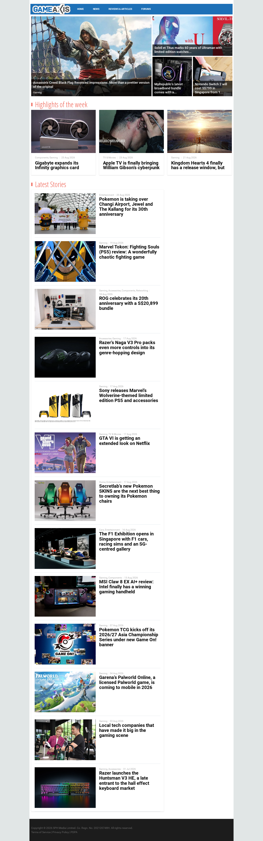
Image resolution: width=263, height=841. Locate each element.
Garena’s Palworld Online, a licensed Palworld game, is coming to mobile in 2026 (127, 682)
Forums (146, 9)
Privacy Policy (60, 832)
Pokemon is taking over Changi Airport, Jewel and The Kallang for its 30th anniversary (126, 206)
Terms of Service (41, 832)
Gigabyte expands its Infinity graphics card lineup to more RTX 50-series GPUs (59, 170)
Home (80, 9)
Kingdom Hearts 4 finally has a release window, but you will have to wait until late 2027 (197, 170)
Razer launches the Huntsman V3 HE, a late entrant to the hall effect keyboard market (124, 780)
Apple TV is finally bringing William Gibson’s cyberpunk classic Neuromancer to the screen (131, 170)
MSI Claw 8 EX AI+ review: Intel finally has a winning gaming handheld (126, 586)
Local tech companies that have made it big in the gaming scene (126, 730)
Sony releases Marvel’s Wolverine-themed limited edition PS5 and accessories (128, 395)
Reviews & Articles (120, 9)
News (96, 9)
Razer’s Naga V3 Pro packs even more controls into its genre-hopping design (127, 347)
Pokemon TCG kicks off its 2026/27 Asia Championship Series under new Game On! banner (128, 637)
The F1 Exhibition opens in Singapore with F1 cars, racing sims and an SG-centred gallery (126, 541)
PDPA (74, 832)
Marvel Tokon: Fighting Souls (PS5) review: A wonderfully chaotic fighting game (129, 252)
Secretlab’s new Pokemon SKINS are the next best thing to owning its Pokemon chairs (129, 493)
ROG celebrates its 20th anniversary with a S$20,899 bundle (128, 303)
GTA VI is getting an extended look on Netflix (124, 441)
